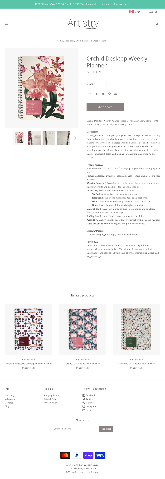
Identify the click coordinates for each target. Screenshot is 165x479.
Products (69, 41)
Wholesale (10, 399)
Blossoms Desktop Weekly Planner (136, 363)
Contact (9, 403)
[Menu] (7, 24)
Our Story (10, 395)
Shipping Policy (51, 395)
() (153, 12)
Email (88, 410)
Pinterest (89, 403)
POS (68, 472)
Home (60, 41)
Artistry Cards (28, 359)
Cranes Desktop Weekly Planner (82, 363)
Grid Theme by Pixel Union (82, 468)
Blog (7, 406)
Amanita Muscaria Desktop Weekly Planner (28, 363)
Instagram (90, 406)
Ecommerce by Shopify (86, 472)
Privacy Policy (50, 403)
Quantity (91, 84)
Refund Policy (51, 399)
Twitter (89, 399)
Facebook (90, 395)
